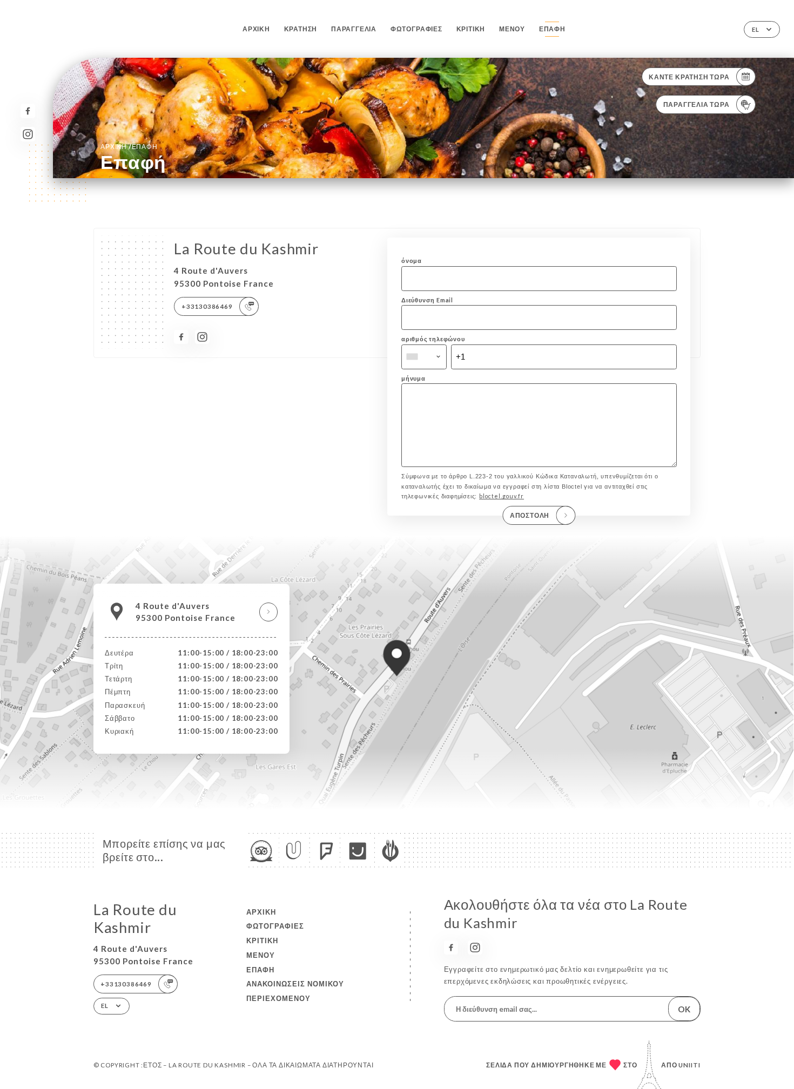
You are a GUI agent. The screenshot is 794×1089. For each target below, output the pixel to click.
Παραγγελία (353, 28)
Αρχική (256, 28)
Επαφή (552, 28)
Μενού (512, 28)
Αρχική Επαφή (128, 146)
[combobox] (424, 357)
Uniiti (689, 1064)
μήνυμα (413, 378)
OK (684, 1009)
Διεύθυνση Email (427, 299)
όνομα (411, 260)
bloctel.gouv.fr (501, 495)
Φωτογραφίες (416, 28)
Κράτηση (301, 28)
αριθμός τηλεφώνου (433, 338)
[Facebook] (28, 111)
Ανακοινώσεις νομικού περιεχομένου (295, 991)
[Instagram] (28, 134)
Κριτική (471, 28)
